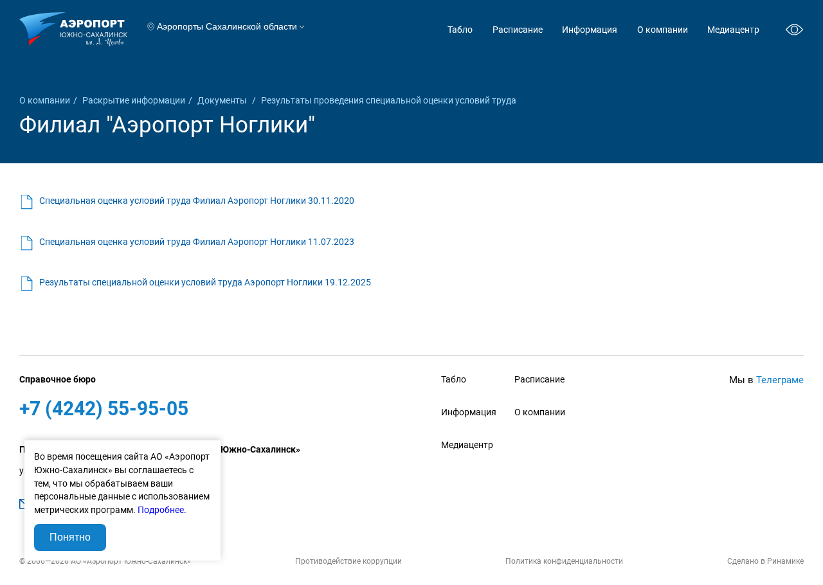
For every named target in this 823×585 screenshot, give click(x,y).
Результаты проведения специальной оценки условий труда (388, 100)
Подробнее (161, 510)
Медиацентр (733, 29)
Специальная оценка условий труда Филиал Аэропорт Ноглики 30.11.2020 (196, 200)
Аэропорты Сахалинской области (227, 27)
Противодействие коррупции (348, 561)
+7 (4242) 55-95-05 (103, 408)
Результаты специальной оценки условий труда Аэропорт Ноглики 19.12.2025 (205, 282)
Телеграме (780, 380)
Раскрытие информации (133, 100)
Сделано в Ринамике (765, 561)
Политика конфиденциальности (564, 561)
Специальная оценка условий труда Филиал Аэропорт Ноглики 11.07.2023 (196, 242)
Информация (589, 29)
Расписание (518, 29)
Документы (223, 100)
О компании (662, 29)
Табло (460, 29)
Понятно (70, 537)
